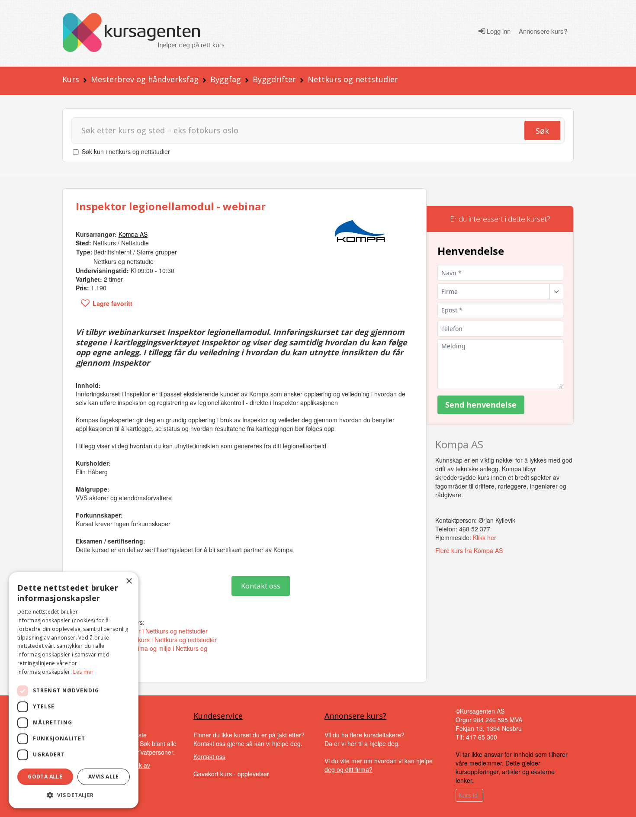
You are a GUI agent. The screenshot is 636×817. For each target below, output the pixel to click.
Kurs (70, 79)
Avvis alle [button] (103, 776)
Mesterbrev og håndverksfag (145, 79)
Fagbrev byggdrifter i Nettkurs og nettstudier (147, 631)
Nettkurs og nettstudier (353, 79)
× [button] (128, 581)
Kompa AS (459, 444)
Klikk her (484, 537)
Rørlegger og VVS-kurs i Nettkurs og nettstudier (152, 639)
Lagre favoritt (112, 303)
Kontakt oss (260, 586)
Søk (542, 130)
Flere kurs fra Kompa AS (469, 550)
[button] (73, 795)
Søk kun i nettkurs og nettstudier (126, 151)
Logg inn (498, 31)
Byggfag (225, 79)
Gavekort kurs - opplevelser (231, 773)
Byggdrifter (274, 79)
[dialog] (73, 690)
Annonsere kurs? (543, 31)
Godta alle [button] (45, 776)
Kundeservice (218, 716)
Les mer (83, 671)
